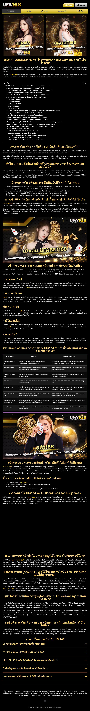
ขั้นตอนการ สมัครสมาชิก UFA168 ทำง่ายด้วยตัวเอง (27, 115)
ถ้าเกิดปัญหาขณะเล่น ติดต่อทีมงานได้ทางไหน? (26, 138)
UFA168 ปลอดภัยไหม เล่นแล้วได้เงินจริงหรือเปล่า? (27, 140)
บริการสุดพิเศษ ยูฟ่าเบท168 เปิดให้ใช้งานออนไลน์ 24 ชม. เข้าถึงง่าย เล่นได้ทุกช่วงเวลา (35, 122)
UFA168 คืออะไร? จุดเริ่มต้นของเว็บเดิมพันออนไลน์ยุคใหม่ (26, 88)
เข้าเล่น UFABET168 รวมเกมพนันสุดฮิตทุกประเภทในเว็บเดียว (27, 97)
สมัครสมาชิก (62, 11)
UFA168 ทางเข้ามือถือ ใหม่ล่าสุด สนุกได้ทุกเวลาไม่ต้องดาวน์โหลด (28, 120)
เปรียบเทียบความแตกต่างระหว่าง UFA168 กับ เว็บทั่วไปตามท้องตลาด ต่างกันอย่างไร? (34, 111)
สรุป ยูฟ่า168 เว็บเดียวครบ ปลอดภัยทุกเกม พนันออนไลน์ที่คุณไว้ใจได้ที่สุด (31, 126)
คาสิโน (10, 327)
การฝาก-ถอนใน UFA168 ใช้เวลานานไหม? (24, 133)
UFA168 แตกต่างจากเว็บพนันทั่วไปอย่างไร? (25, 131)
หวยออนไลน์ (15, 108)
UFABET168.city (44, 707)
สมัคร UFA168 (23, 483)
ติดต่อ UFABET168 (9, 589)
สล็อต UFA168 (16, 104)
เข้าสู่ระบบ (44, 11)
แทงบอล (27, 288)
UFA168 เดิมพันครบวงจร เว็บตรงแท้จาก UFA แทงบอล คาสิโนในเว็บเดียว (27, 86)
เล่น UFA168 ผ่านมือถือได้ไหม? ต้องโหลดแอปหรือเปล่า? (29, 135)
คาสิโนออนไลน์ (16, 106)
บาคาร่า (5, 297)
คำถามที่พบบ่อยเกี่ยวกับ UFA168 (19, 129)
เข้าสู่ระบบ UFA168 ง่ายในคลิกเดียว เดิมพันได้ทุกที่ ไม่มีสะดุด (26, 113)
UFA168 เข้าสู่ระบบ (8, 467)
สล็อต (22, 311)
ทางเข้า (28, 11)
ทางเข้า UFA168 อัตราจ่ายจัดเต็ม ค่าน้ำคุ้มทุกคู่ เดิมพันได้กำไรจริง (28, 95)
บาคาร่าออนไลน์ (16, 102)
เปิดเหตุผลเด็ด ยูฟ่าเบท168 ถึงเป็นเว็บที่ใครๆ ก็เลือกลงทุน (25, 93)
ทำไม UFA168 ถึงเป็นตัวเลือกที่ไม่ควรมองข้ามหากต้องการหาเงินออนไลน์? (30, 90)
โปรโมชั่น (80, 11)
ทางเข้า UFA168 (8, 204)
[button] (45, 645)
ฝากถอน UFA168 (32, 497)
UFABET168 (11, 11)
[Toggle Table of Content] (84, 83)
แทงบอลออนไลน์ (16, 99)
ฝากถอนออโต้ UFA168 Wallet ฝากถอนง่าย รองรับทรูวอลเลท (27, 117)
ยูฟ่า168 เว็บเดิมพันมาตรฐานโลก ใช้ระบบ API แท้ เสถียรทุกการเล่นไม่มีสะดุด (31, 124)
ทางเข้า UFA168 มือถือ (18, 560)
